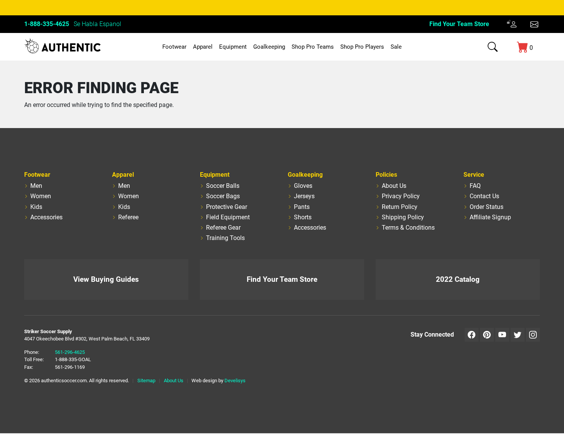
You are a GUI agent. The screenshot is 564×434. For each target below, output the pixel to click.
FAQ (475, 185)
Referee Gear (223, 227)
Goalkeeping (269, 46)
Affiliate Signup (490, 217)
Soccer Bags (223, 196)
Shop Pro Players (362, 46)
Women (40, 196)
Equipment (233, 46)
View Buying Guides (106, 279)
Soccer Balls (222, 185)
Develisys (235, 380)
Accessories (46, 217)
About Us (394, 185)
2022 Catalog (458, 279)
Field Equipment (228, 217)
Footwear (174, 46)
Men (36, 185)
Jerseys (304, 196)
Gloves (303, 185)
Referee (128, 217)
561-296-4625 (70, 352)
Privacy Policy (401, 196)
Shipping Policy (403, 217)
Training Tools (225, 238)
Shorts (303, 217)
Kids (36, 206)
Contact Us (484, 196)
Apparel (203, 46)
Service (473, 174)
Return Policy (399, 206)
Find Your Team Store (459, 24)
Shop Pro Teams (313, 46)
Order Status (486, 206)
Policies (386, 174)
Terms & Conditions (408, 227)
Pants (302, 206)
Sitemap (146, 380)
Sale (396, 46)
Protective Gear (226, 206)
